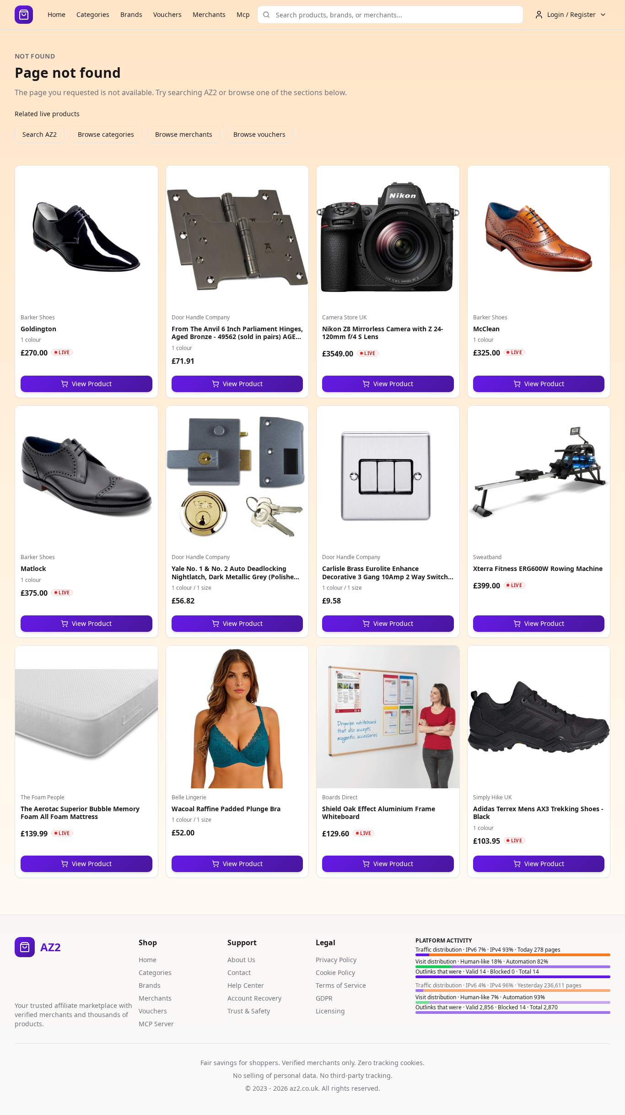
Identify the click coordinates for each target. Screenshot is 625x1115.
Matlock (33, 568)
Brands (131, 14)
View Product (92, 383)
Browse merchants (183, 134)
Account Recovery (254, 998)
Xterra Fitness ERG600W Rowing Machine (538, 568)
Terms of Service (341, 985)
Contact (239, 972)
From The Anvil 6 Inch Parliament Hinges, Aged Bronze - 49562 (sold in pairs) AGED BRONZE (237, 336)
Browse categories (106, 134)
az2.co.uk (304, 1088)
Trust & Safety (248, 1011)
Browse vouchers (259, 134)
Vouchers (167, 14)
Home (56, 14)
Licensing (330, 1011)
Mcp (243, 14)
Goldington (38, 328)
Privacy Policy (336, 959)
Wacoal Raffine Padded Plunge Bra (226, 808)
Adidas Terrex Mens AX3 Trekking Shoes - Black (538, 812)
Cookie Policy (335, 972)
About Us (241, 959)
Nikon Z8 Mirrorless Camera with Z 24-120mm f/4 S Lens (382, 332)
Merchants (209, 14)
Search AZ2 (39, 134)
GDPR (324, 998)
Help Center (245, 985)
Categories (92, 14)
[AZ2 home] (24, 14)
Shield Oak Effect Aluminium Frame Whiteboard (378, 812)
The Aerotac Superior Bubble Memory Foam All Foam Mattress (80, 812)
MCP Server (156, 1023)
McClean (486, 328)
